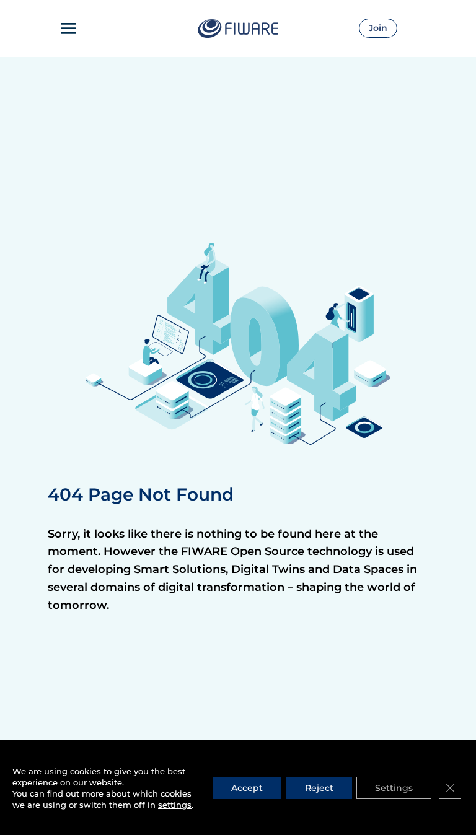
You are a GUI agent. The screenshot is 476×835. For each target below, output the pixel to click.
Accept (247, 787)
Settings (394, 787)
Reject (319, 787)
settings (175, 805)
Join (378, 27)
